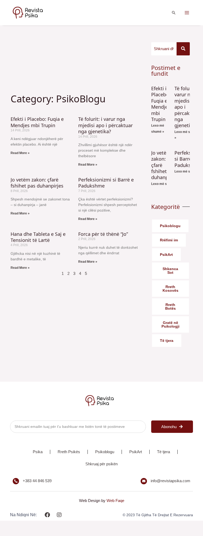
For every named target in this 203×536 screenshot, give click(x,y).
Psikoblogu (104, 451)
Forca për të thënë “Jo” (103, 234)
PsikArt (135, 451)
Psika (38, 451)
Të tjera (163, 451)
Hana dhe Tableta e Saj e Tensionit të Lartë (38, 237)
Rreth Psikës (69, 451)
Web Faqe (115, 500)
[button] (173, 12)
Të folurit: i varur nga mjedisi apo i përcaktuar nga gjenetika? (105, 125)
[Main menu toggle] (187, 12)
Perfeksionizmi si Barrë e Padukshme (106, 182)
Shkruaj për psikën (101, 464)
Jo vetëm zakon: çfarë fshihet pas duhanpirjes (37, 182)
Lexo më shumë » (164, 184)
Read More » (20, 153)
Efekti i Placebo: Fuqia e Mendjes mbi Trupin (37, 122)
